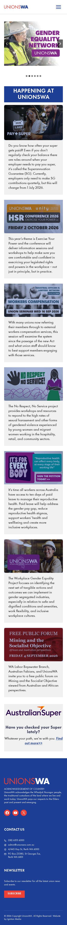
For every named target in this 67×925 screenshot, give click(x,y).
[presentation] (33, 122)
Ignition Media (14, 919)
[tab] (26, 76)
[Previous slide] (7, 43)
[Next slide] (60, 43)
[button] (14, 894)
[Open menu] (58, 7)
